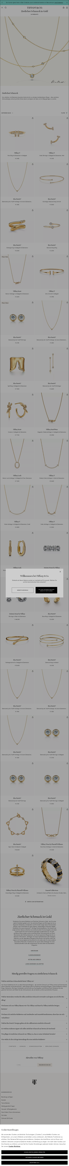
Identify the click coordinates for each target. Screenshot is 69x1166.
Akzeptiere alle (34, 1162)
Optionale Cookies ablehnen (35, 1157)
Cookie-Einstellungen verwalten (34, 1152)
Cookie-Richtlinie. (15, 1146)
